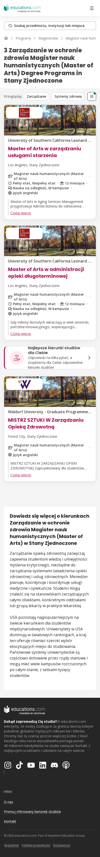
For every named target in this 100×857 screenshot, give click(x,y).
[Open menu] (91, 8)
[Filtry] (91, 96)
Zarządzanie (36, 96)
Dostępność (61, 845)
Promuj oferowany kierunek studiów (32, 811)
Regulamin (11, 845)
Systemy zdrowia (68, 96)
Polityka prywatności (36, 845)
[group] (54, 96)
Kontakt (10, 821)
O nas (8, 802)
